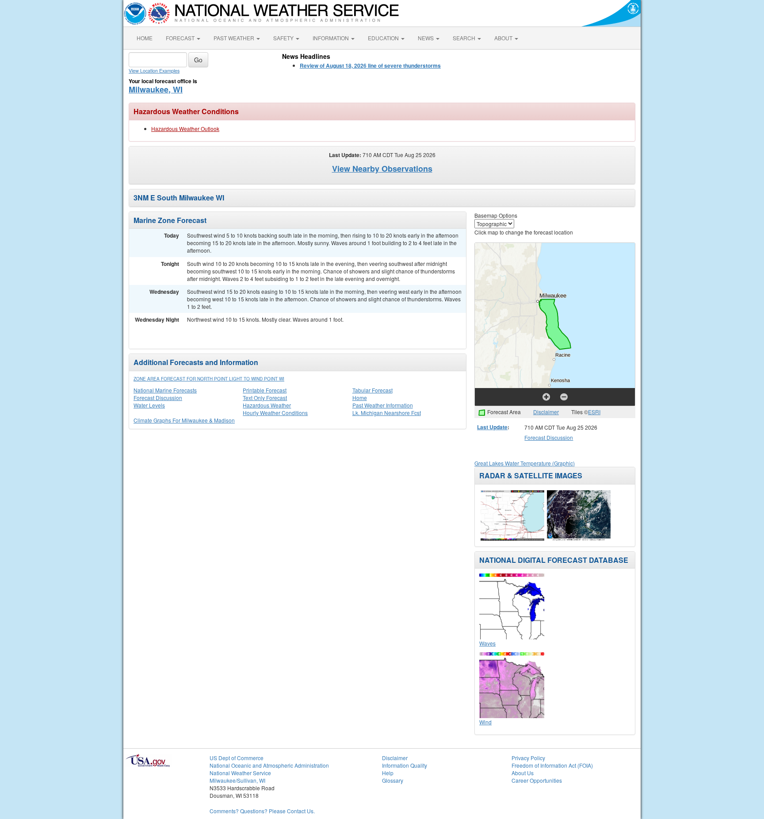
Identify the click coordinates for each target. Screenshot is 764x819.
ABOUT (504, 38)
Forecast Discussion (158, 397)
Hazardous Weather (267, 405)
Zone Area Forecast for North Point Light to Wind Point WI (209, 379)
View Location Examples (154, 70)
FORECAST (181, 38)
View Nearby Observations (382, 168)
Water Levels (149, 405)
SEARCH (465, 38)
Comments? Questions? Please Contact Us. (262, 811)
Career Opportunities (537, 780)
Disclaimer (546, 411)
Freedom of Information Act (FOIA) (552, 765)
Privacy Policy (528, 757)
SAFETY (284, 38)
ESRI (594, 411)
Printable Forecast (264, 390)
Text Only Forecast (265, 397)
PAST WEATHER (235, 38)
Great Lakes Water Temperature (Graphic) (524, 463)
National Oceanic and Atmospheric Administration (269, 765)
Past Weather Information (382, 405)
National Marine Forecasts (165, 390)
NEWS (426, 38)
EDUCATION (384, 38)
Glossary (392, 780)
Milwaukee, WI (156, 89)
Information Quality (404, 765)
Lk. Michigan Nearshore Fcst (386, 412)
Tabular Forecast (372, 390)
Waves (487, 643)
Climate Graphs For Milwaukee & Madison (184, 420)
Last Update (492, 427)
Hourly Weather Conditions (275, 412)
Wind (485, 722)
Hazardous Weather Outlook (185, 128)
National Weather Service (240, 773)
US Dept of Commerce (237, 757)
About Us (523, 773)
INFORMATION (331, 38)
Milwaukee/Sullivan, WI (237, 780)
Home (359, 397)
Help (387, 773)
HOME (145, 38)
